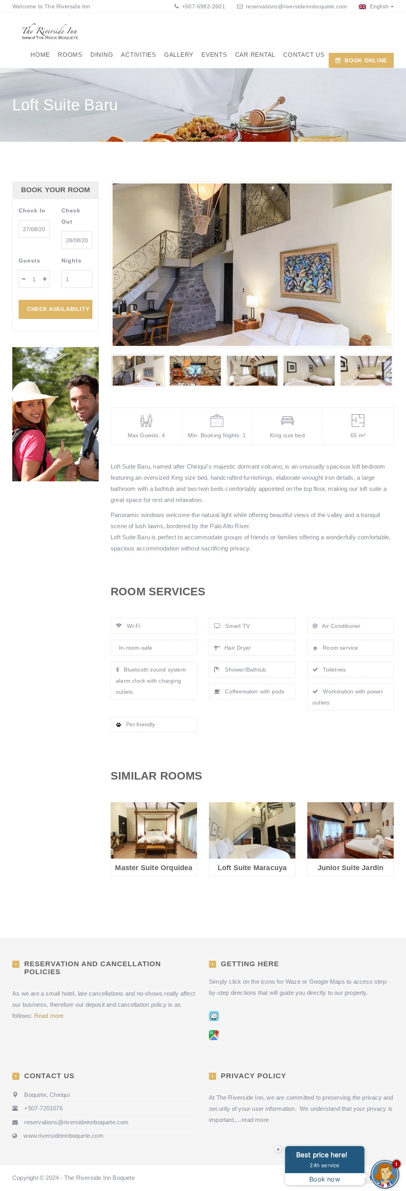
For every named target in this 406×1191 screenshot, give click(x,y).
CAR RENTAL (255, 54)
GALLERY (178, 54)
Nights (71, 260)
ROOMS (70, 54)
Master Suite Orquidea (153, 868)
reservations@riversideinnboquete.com (296, 6)
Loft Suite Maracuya (252, 868)
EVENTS (214, 54)
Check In (32, 210)
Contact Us (304, 54)
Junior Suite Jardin (351, 868)
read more (255, 1119)
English (378, 6)
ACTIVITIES (138, 54)
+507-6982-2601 (202, 6)
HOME (40, 54)
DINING (101, 54)
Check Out (70, 216)
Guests (29, 260)
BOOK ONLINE (366, 60)
